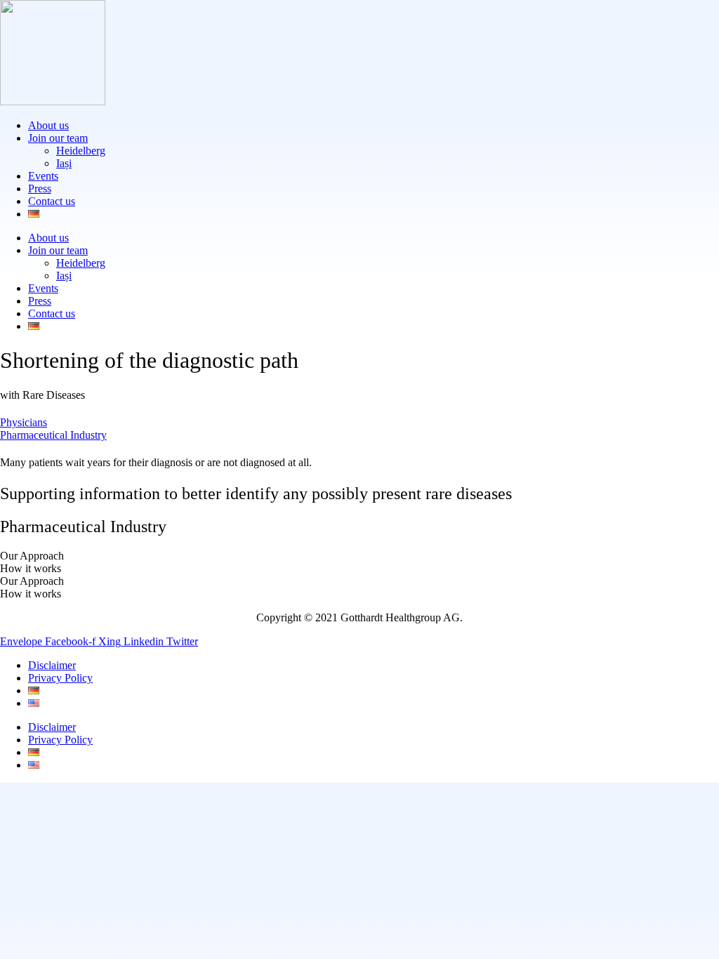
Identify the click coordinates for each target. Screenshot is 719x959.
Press (39, 188)
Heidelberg (80, 151)
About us (48, 125)
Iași (64, 163)
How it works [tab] (30, 568)
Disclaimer (52, 665)
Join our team (58, 138)
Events (43, 176)
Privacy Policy (60, 678)
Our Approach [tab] (32, 556)
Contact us (51, 201)
